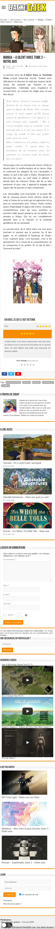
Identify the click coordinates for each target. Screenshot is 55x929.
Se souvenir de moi (29, 894)
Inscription (7, 900)
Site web (7, 604)
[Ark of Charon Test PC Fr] (27, 711)
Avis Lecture (29, 20)
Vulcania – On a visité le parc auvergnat (22, 463)
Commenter (10, 68)
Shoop (8, 66)
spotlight (48, 382)
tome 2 (6, 385)
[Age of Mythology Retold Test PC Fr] (27, 680)
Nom (6, 585)
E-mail (6, 594)
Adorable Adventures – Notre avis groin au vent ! (26, 497)
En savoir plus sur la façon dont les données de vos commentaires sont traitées (26, 633)
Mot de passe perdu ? (12, 904)
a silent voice (13, 382)
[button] (6, 925)
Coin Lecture (15, 20)
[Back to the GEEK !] (27, 7)
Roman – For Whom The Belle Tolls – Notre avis (26, 531)
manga (37, 382)
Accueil (3, 20)
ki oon (27, 382)
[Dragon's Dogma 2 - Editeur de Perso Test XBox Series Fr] (27, 742)
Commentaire (9, 559)
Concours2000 (28, 922)
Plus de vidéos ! (9, 758)
